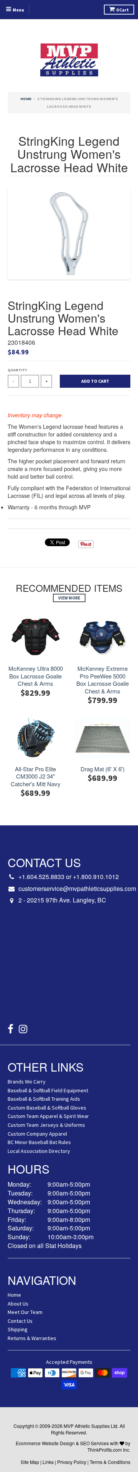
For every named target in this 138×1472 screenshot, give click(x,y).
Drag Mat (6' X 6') (102, 769)
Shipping (18, 1329)
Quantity (17, 369)
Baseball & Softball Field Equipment (48, 1090)
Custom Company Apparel (37, 1133)
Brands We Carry (27, 1081)
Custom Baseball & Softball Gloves (47, 1107)
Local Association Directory (39, 1151)
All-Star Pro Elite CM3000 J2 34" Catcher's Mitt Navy (36, 776)
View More (69, 598)
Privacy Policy (71, 1462)
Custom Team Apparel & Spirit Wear (48, 1116)
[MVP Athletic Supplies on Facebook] (10, 1030)
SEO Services (94, 1443)
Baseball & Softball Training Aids (44, 1098)
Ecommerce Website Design (45, 1443)
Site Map (30, 1462)
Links (48, 1462)
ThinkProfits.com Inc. (108, 1449)
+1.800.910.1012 (96, 876)
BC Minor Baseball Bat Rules (39, 1142)
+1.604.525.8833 (41, 876)
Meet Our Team (25, 1312)
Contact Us (20, 1320)
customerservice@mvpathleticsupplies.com (77, 888)
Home (25, 98)
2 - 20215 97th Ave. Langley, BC (62, 900)
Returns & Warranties (32, 1338)
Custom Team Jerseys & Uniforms (46, 1124)
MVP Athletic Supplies (87, 1426)
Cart (122, 10)
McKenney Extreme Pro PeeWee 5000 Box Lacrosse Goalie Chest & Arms (102, 680)
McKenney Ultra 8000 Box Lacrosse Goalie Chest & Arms (35, 676)
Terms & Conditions (110, 1462)
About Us (18, 1303)
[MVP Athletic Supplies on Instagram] (23, 1030)
